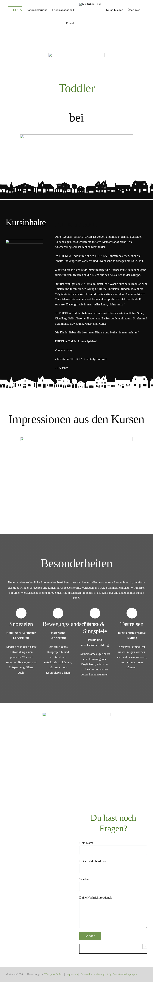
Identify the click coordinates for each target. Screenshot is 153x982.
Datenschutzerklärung (92, 974)
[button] (81, 23)
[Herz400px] (77, 714)
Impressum (72, 974)
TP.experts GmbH (53, 974)
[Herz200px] (24, 241)
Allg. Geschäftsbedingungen (122, 974)
